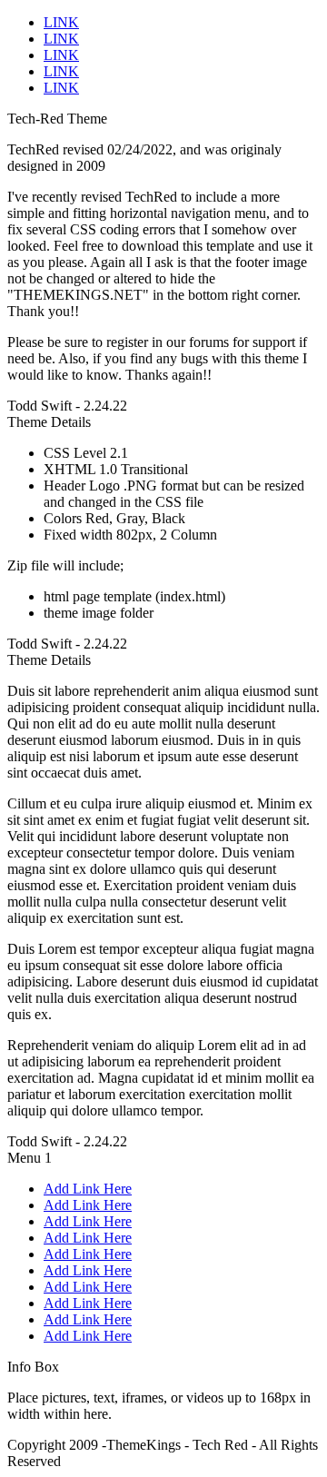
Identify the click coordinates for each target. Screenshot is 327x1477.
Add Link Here (88, 1188)
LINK (61, 22)
